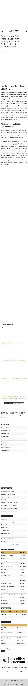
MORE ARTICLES (8, 403)
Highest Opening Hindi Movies (7, 491)
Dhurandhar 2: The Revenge (7, 555)
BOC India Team (5, 46)
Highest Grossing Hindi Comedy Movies (10, 497)
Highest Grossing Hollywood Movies (9, 511)
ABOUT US (8, 680)
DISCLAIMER (22, 682)
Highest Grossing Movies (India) (8, 499)
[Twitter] (17, 672)
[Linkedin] (14, 672)
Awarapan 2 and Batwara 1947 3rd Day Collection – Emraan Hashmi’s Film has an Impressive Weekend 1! (4, 415)
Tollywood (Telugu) (5, 450)
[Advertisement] (14, 14)
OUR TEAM (13, 680)
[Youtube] (20, 672)
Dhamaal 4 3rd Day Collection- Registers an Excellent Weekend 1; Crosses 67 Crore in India (14, 414)
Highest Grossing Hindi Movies (8, 494)
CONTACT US (19, 680)
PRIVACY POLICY (15, 682)
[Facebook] (7, 672)
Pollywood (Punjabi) (5, 447)
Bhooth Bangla (4, 561)
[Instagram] (10, 672)
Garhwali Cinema (5, 433)
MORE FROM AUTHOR (18, 403)
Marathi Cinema (4, 444)
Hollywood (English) (5, 430)
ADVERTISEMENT (6, 682)
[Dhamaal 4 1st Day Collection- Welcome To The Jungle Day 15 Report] (23, 408)
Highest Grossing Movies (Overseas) (9, 505)
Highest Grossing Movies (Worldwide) (9, 502)
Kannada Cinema (5, 436)
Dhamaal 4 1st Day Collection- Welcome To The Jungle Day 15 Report (23, 414)
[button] (25, 31)
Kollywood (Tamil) (5, 439)
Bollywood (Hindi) (5, 427)
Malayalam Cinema (5, 441)
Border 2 (3, 558)
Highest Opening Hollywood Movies (9, 508)
